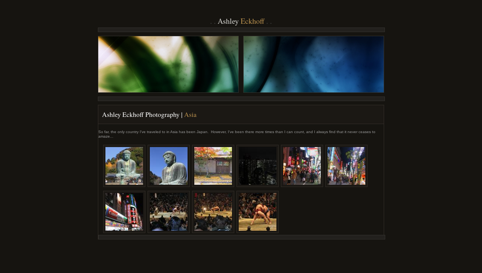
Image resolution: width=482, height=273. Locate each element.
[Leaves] (213, 166)
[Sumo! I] (169, 212)
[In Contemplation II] (169, 166)
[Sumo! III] (257, 212)
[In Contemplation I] (124, 166)
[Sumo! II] (213, 212)
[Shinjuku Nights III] (124, 212)
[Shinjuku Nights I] (302, 166)
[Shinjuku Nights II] (346, 166)
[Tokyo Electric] (257, 166)
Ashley (241, 21)
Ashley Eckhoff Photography (141, 114)
